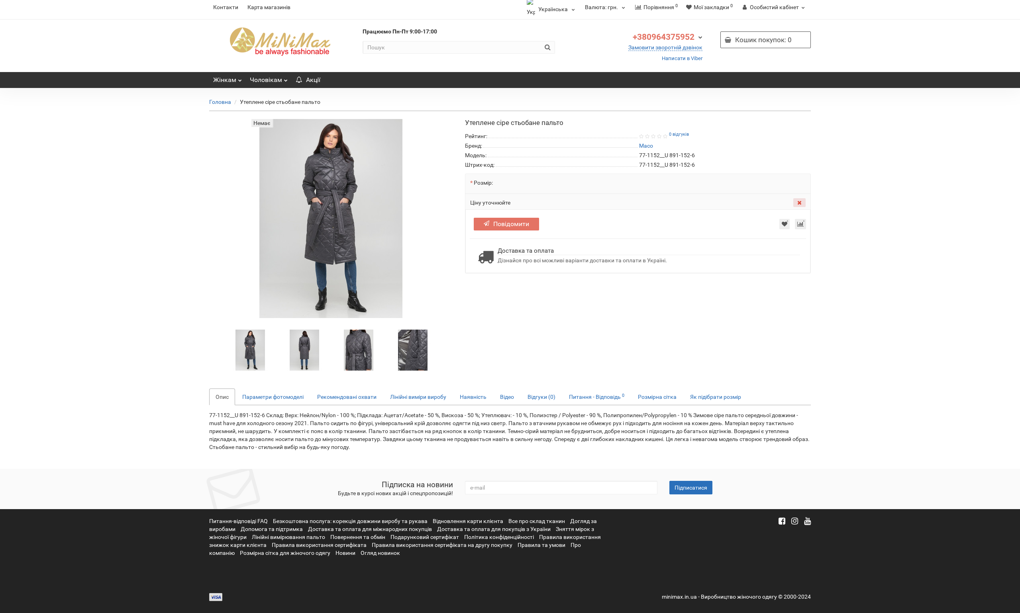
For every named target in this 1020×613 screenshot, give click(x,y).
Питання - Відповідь (596, 396)
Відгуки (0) (541, 397)
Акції (313, 80)
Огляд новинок (380, 553)
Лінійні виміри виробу (418, 397)
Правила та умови (541, 545)
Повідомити (511, 224)
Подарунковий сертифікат (424, 537)
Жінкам (224, 80)
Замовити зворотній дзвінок (665, 47)
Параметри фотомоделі (273, 397)
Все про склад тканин (536, 521)
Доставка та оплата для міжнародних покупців (370, 529)
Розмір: (483, 183)
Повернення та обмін (357, 537)
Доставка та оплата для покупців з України (494, 529)
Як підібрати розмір (715, 397)
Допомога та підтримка (272, 529)
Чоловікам (266, 80)
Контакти (225, 7)
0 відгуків (679, 134)
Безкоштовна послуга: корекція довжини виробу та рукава (350, 521)
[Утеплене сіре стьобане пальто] (250, 350)
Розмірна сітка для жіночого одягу (285, 553)
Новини (345, 553)
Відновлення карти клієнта (468, 521)
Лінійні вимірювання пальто (288, 537)
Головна (220, 102)
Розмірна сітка (657, 397)
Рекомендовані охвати (347, 397)
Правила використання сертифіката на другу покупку (442, 545)
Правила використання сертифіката (319, 545)
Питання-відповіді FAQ (238, 521)
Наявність (473, 397)
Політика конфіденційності (499, 537)
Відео (507, 397)
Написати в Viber (682, 58)
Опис (222, 397)
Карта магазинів (268, 7)
